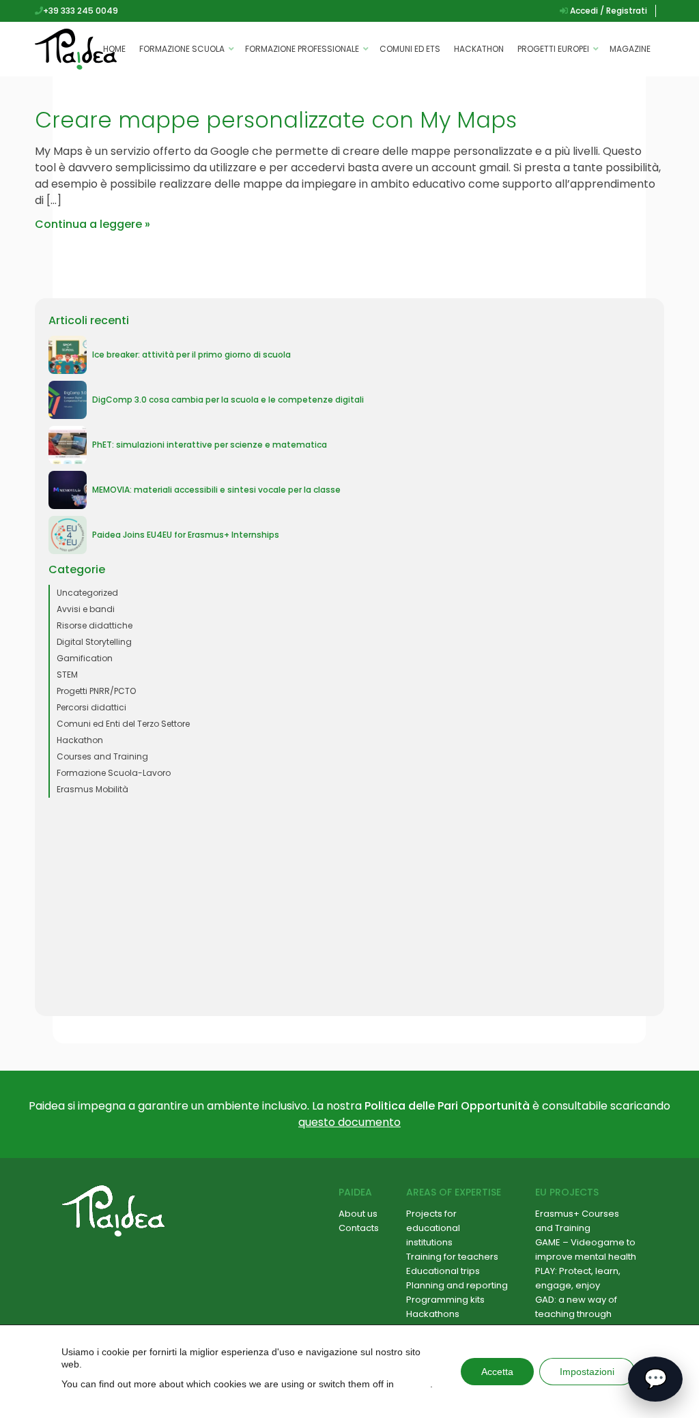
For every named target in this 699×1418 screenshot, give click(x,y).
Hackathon (479, 49)
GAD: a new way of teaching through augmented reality (576, 1314)
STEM (67, 674)
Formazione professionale (302, 49)
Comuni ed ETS (410, 49)
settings (413, 1383)
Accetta (497, 1371)
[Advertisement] (349, 906)
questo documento (349, 1122)
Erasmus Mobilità (92, 789)
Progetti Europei (553, 49)
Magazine (630, 49)
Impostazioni (587, 1371)
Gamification (85, 658)
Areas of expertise (453, 1192)
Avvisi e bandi (86, 609)
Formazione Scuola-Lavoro (114, 773)
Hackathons (432, 1313)
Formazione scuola (182, 49)
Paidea (355, 1192)
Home (114, 49)
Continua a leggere (88, 224)
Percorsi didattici (91, 707)
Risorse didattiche (94, 625)
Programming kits (445, 1299)
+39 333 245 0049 (80, 10)
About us (358, 1213)
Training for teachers (452, 1256)
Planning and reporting (457, 1285)
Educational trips (443, 1270)
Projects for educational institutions (433, 1228)
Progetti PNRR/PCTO (96, 691)
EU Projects (567, 1192)
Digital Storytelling (94, 642)
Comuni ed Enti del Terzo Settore (123, 723)
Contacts (359, 1227)
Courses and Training (102, 756)
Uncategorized (87, 592)
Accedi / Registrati (607, 10)
